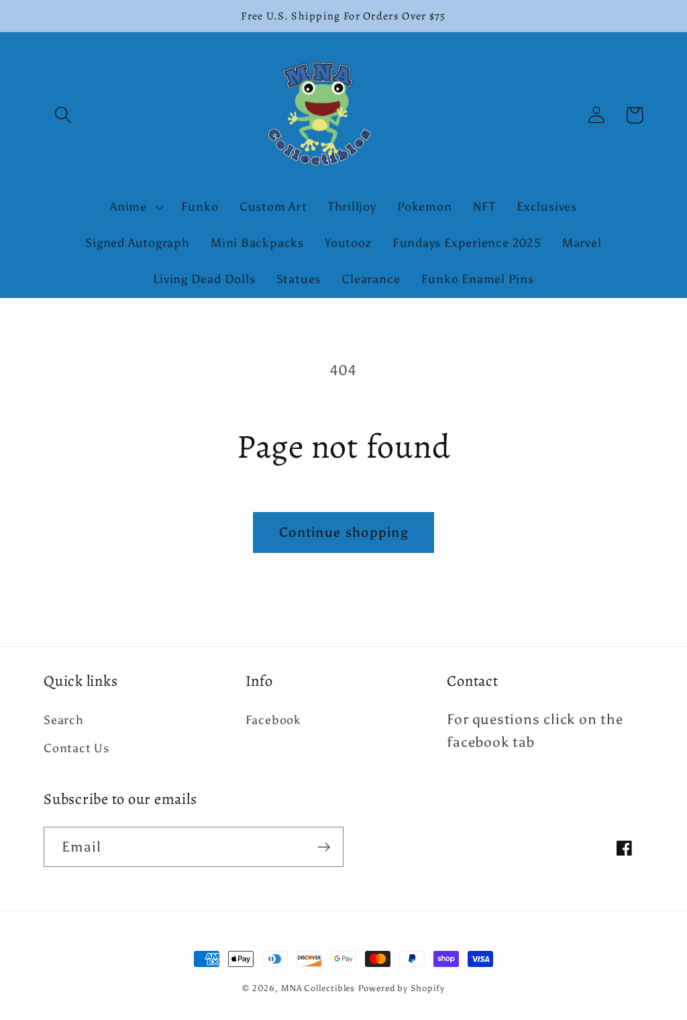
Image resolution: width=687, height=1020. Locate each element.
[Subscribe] (324, 847)
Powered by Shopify (401, 988)
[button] (63, 115)
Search (64, 720)
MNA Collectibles (318, 988)
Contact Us (76, 748)
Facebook (273, 720)
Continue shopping (343, 532)
